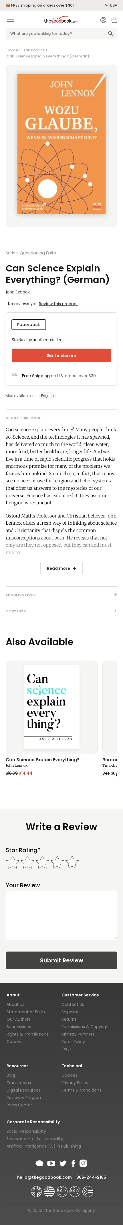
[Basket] (114, 21)
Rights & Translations (27, 1034)
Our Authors (19, 1019)
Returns (69, 1019)
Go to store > (61, 355)
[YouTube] (51, 1162)
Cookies (69, 1075)
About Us (15, 1004)
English (47, 395)
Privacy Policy (74, 1083)
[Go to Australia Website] (63, 1189)
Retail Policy (73, 1041)
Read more (58, 568)
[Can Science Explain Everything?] (51, 707)
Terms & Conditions (81, 1090)
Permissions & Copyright (85, 1027)
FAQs (66, 1049)
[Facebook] (73, 1162)
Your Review (23, 885)
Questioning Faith (38, 253)
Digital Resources (24, 1090)
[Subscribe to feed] (39, 1162)
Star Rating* (23, 850)
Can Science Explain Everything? (43, 760)
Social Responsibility (26, 1131)
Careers (14, 1041)
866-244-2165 (91, 1177)
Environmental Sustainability (35, 1139)
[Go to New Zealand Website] (76, 1189)
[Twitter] (62, 1162)
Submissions (19, 1027)
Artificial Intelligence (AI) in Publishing (44, 1146)
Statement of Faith (26, 1012)
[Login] (103, 20)
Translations (33, 50)
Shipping (69, 1012)
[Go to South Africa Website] (87, 1189)
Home (12, 50)
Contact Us (72, 1004)
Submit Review (61, 960)
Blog (11, 1075)
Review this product (58, 304)
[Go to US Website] (50, 1189)
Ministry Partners (77, 1034)
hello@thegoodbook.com (44, 1177)
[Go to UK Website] (37, 1189)
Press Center (19, 1105)
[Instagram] (82, 1162)
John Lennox (18, 292)
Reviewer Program (25, 1097)
